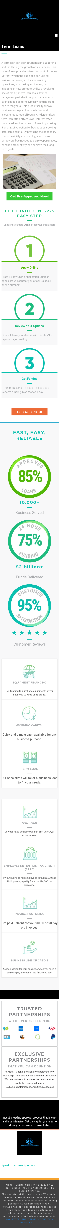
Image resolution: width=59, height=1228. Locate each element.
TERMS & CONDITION (40, 1219)
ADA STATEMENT (16, 1219)
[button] (56, 36)
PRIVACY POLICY (30, 1222)
